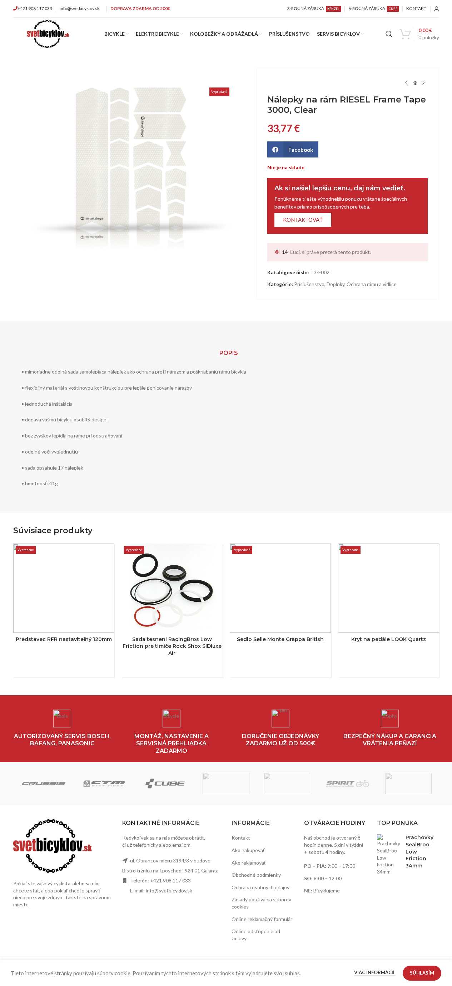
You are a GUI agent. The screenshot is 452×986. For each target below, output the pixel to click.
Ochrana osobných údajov (260, 887)
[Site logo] (48, 33)
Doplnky (335, 284)
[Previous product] (406, 83)
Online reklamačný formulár (262, 919)
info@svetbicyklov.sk (79, 8)
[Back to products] (415, 83)
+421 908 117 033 (35, 8)
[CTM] (104, 783)
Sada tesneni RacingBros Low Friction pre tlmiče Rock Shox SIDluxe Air (172, 646)
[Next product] (423, 83)
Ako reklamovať (249, 863)
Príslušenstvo (309, 284)
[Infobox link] (62, 729)
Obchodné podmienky (256, 875)
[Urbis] (408, 783)
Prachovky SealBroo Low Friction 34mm (419, 851)
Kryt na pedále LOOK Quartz (388, 639)
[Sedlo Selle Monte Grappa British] (280, 588)
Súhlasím (422, 973)
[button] (292, 149)
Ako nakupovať (248, 850)
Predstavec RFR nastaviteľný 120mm (64, 639)
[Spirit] (347, 783)
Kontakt (241, 838)
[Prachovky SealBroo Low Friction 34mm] (388, 854)
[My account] (437, 9)
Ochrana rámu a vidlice (372, 284)
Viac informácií (375, 972)
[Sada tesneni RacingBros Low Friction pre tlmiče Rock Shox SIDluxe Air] (172, 588)
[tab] (228, 353)
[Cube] (165, 783)
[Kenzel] (225, 783)
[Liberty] (287, 783)
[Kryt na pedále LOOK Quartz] (388, 588)
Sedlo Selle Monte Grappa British (280, 639)
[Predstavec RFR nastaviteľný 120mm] (63, 588)
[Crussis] (43, 783)
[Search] (389, 34)
